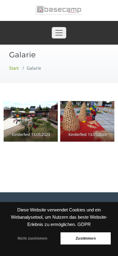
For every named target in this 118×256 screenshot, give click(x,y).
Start (14, 68)
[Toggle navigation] (59, 33)
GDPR (84, 224)
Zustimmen (86, 238)
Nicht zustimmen (33, 238)
